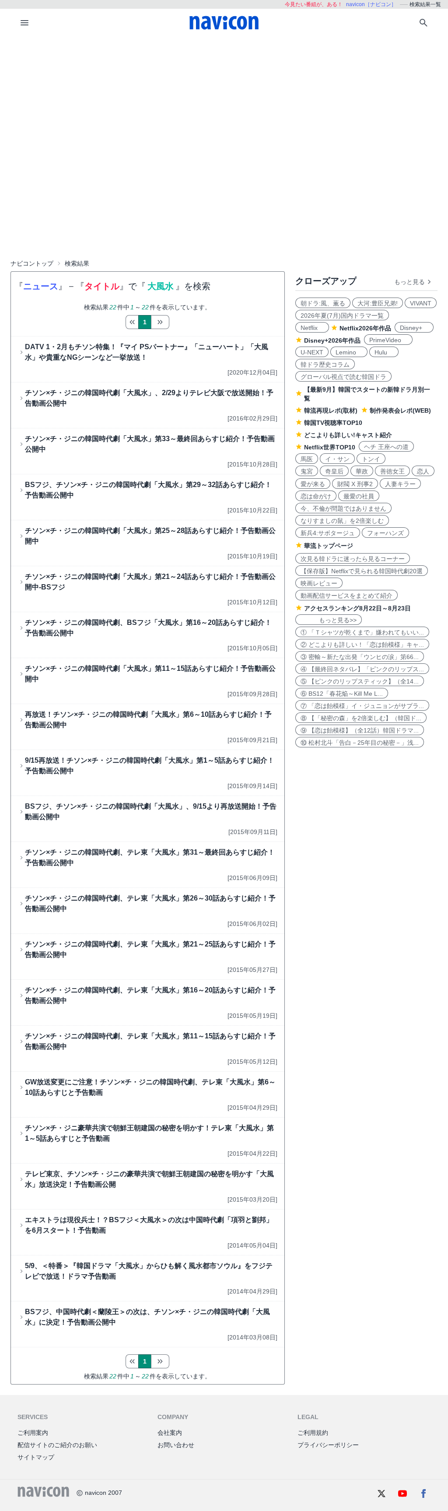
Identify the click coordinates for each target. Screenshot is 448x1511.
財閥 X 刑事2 (355, 483)
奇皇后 (334, 471)
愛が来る (313, 483)
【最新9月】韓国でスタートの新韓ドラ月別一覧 (367, 394)
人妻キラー (400, 483)
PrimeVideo (388, 340)
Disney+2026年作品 (332, 340)
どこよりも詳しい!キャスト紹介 (348, 434)
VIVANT (420, 303)
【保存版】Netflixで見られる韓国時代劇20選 (362, 571)
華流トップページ (328, 545)
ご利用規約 (313, 1432)
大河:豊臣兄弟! (377, 303)
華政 (362, 471)
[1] (132, 322)
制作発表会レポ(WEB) (400, 410)
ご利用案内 (33, 1432)
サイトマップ (36, 1457)
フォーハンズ (385, 532)
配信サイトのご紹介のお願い (57, 1444)
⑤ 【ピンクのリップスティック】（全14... (360, 681)
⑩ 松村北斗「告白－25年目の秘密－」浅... (360, 742)
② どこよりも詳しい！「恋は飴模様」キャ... (362, 644)
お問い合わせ (176, 1444)
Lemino (349, 352)
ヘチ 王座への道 (386, 446)
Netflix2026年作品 (365, 328)
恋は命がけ (316, 496)
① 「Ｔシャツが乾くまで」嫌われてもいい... (362, 632)
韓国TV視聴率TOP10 (333, 422)
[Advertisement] (224, 102)
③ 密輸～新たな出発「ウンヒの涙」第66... (360, 656)
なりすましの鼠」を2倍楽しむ (342, 520)
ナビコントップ (31, 263)
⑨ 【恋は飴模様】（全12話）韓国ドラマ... (360, 730)
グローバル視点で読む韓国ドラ (343, 376)
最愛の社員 (358, 496)
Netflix (312, 327)
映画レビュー (319, 583)
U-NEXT (312, 352)
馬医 (307, 459)
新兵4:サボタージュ (328, 532)
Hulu (383, 352)
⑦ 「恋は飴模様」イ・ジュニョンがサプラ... (362, 705)
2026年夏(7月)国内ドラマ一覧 (342, 315)
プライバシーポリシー (328, 1444)
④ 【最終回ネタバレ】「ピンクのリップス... (362, 669)
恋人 (423, 471)
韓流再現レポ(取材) (330, 410)
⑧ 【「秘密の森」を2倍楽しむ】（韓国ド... (361, 718)
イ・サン (337, 459)
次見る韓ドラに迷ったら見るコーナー (353, 558)
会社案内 (170, 1432)
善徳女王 (392, 471)
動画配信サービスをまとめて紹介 (346, 595)
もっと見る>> (329, 620)
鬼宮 (307, 471)
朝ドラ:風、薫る (323, 303)
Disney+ (414, 327)
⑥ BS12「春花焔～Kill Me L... (342, 693)
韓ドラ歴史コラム (325, 364)
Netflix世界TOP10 (329, 447)
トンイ (371, 459)
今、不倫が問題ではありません (343, 508)
